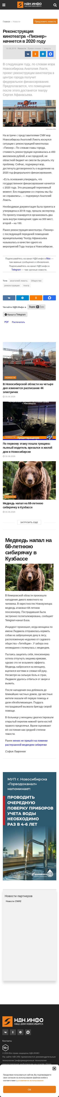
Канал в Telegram (16, 314)
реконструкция (12, 285)
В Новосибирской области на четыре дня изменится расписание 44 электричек (28, 388)
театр (26, 285)
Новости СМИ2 (13, 901)
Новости (16, 21)
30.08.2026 (10, 396)
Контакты (7, 1040)
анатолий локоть (19, 280)
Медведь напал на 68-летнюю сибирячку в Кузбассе (23, 505)
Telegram (16, 269)
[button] (54, 1068)
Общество (36, 280)
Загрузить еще (29, 522)
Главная (6, 21)
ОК (29, 1089)
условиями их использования (30, 1080)
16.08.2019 (11, 48)
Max (48, 258)
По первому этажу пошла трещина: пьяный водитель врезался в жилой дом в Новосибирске (27, 447)
